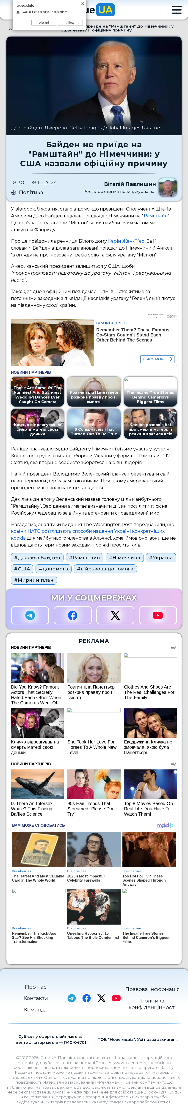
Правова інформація (152, 989)
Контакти (35, 998)
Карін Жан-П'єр (126, 241)
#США (22, 569)
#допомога (53, 569)
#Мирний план (34, 580)
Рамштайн (156, 216)
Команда (36, 1009)
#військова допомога (105, 569)
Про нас (36, 987)
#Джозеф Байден (37, 557)
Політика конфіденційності (152, 1003)
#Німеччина (125, 557)
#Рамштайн (84, 557)
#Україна (161, 557)
